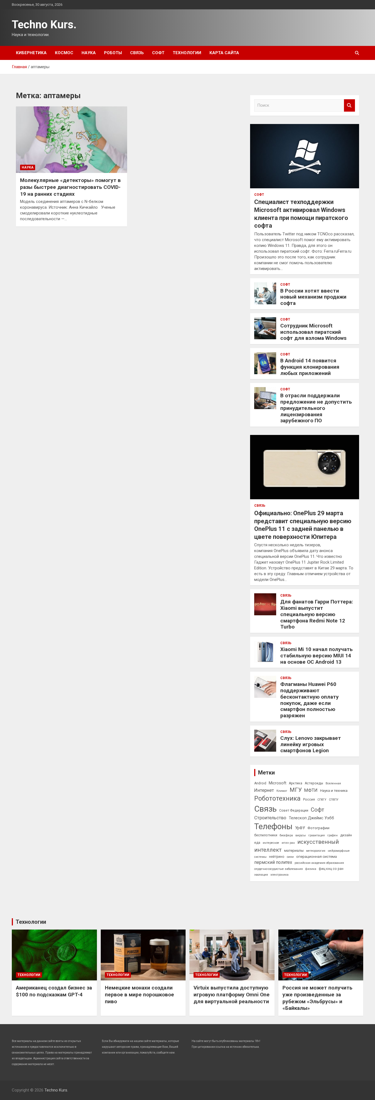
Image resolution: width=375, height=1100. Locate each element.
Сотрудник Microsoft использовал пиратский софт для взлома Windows (313, 331)
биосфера (286, 835)
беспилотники (265, 835)
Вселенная (333, 783)
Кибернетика (31, 52)
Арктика (295, 783)
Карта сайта (224, 52)
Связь (137, 52)
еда (257, 843)
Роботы (113, 52)
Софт (158, 52)
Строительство (270, 817)
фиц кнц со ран (331, 869)
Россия (309, 799)
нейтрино (276, 857)
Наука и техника (334, 790)
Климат (281, 791)
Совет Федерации (293, 810)
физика (310, 869)
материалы (294, 850)
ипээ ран (288, 843)
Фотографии (318, 828)
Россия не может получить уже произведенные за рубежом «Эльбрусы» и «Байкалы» (317, 998)
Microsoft (277, 783)
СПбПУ (333, 799)
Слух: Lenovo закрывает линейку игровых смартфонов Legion (310, 744)
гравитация (316, 835)
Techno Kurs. (44, 24)
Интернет (264, 790)
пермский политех (273, 862)
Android (260, 783)
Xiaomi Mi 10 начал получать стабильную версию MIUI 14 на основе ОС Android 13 (316, 655)
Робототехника (277, 798)
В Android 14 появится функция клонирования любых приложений (309, 366)
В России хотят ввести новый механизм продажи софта (313, 297)
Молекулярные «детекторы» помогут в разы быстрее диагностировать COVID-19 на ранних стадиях (70, 187)
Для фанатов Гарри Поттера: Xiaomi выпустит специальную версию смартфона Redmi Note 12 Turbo (316, 614)
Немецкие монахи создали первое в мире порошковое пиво (139, 994)
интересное (271, 843)
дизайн (346, 835)
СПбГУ (321, 799)
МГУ (296, 790)
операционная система (316, 856)
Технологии (187, 52)
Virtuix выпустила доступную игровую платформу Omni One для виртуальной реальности (232, 994)
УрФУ (300, 827)
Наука (89, 52)
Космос (64, 52)
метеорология (315, 851)
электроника (279, 874)
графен (332, 835)
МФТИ (311, 790)
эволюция (261, 874)
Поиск (349, 105)
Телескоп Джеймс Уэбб (311, 817)
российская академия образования (319, 863)
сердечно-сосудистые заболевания (278, 869)
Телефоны (273, 826)
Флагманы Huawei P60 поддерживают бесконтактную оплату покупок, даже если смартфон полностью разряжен (309, 700)
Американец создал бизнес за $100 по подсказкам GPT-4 (54, 991)
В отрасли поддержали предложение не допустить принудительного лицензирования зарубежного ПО (316, 408)
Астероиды (314, 783)
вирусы (300, 835)
